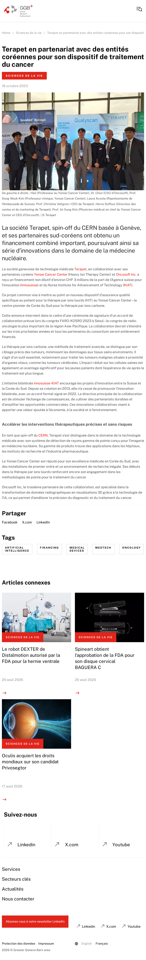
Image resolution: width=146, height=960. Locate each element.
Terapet (80, 269)
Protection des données (18, 943)
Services (11, 869)
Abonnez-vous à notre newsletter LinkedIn (35, 921)
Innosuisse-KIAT (46, 383)
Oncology (131, 547)
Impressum (46, 943)
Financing (49, 547)
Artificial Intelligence (17, 549)
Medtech (103, 547)
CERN (43, 435)
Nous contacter (18, 898)
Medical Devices (77, 549)
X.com (27, 522)
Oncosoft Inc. (126, 274)
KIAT (127, 285)
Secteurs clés (16, 879)
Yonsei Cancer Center (50, 274)
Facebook (9, 522)
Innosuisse (29, 285)
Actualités (12, 889)
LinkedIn (43, 522)
